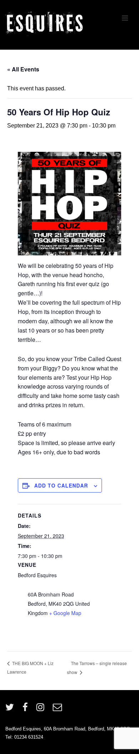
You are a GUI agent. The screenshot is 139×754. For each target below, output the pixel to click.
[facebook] (26, 709)
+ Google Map (65, 612)
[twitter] (11, 709)
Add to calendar (61, 485)
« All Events (23, 69)
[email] (58, 709)
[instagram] (41, 709)
